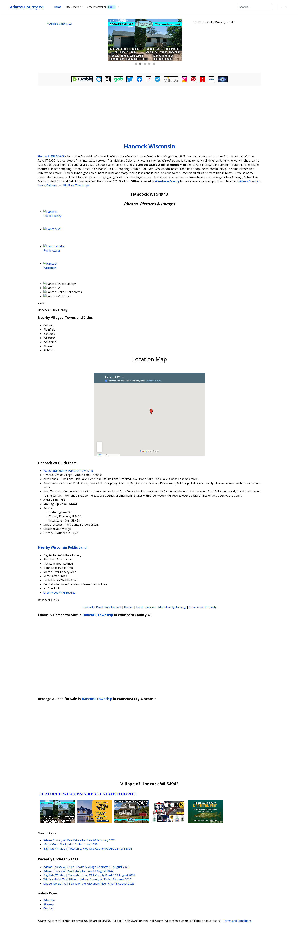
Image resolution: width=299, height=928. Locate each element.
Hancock (88, 607)
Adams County (248, 181)
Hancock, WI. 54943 (51, 156)
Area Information (101, 6)
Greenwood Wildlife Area (59, 593)
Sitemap (48, 904)
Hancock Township (80, 471)
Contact (48, 908)
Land (139, 607)
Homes (128, 607)
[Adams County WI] (72, 43)
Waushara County (167, 181)
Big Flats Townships (76, 185)
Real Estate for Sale (108, 607)
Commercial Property (202, 607)
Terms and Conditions (237, 921)
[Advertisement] (149, 112)
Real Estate (72, 6)
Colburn (51, 185)
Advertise (49, 900)
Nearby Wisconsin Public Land (62, 547)
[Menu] (283, 7)
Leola (41, 185)
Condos (150, 607)
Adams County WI (27, 7)
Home (57, 6)
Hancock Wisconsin (149, 146)
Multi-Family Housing (172, 607)
